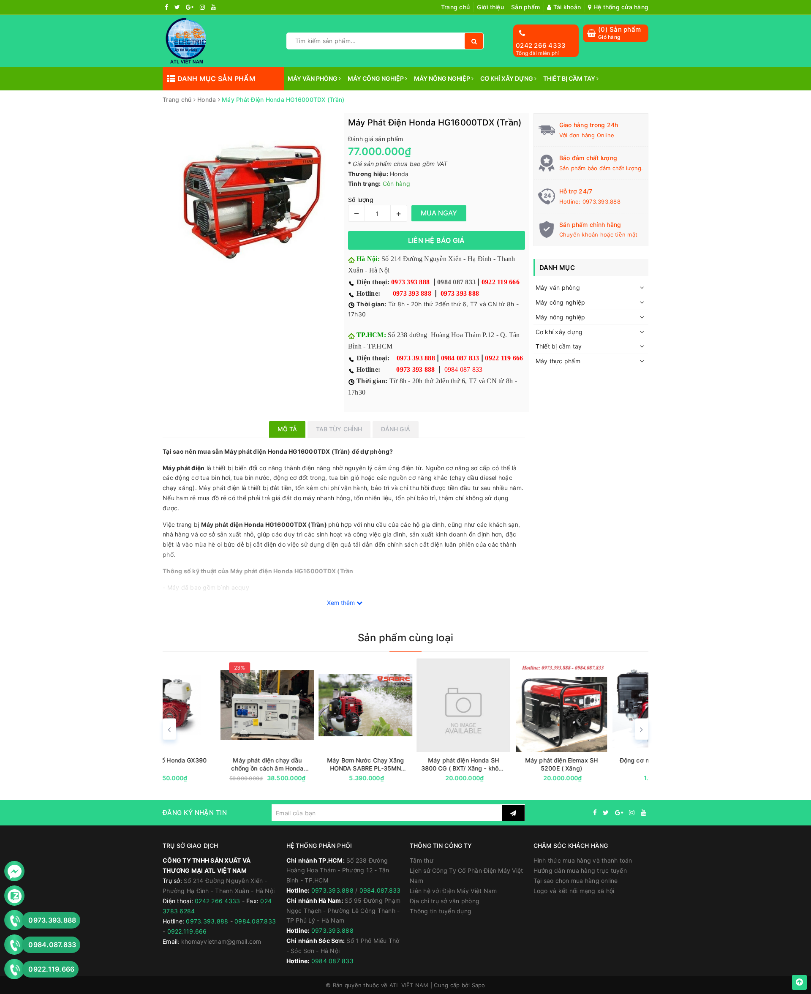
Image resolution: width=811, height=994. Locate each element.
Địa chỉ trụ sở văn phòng (444, 900)
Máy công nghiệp (560, 302)
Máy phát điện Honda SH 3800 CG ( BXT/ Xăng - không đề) (405, 764)
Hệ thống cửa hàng (620, 7)
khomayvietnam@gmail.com (221, 941)
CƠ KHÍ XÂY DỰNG (507, 78)
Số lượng (360, 199)
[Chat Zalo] (14, 895)
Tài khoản (566, 7)
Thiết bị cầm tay (559, 346)
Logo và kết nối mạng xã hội (574, 890)
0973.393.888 (601, 201)
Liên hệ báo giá (436, 240)
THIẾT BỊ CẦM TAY (569, 78)
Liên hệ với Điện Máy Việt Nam (453, 890)
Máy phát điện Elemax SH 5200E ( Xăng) (503, 764)
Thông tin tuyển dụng (440, 911)
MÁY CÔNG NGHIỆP (376, 78)
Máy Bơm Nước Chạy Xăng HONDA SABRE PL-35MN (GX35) (307, 764)
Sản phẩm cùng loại (405, 638)
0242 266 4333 (541, 45)
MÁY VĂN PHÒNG (313, 78)
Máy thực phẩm (558, 361)
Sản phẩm (525, 7)
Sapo (478, 985)
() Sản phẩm (619, 32)
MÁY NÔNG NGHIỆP (442, 78)
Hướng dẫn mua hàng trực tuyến (580, 870)
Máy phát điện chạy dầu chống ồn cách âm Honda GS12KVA (209, 764)
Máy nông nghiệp (560, 317)
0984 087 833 (456, 282)
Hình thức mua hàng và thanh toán (582, 860)
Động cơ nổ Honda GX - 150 (602, 760)
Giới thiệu (490, 7)
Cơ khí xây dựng (559, 331)
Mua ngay (225, 778)
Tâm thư (421, 860)
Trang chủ (455, 7)
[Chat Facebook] (14, 871)
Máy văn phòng (558, 287)
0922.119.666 (187, 931)
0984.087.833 (255, 921)
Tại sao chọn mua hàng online (575, 880)
